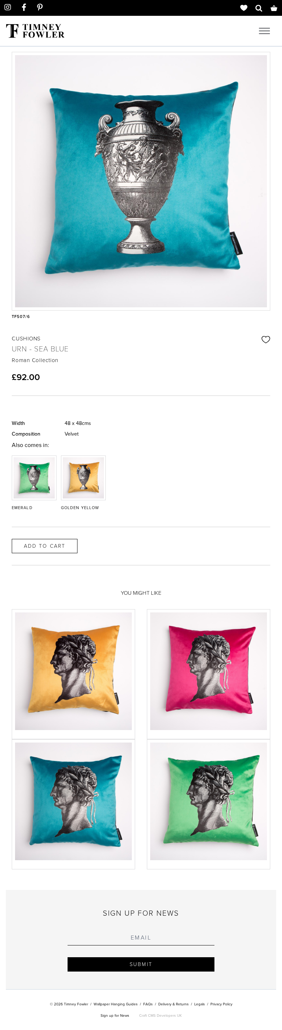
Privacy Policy (221, 1004)
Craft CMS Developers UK (160, 1015)
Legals (199, 1004)
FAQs (148, 1004)
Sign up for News (115, 1015)
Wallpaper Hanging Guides (116, 1004)
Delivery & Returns (173, 1004)
